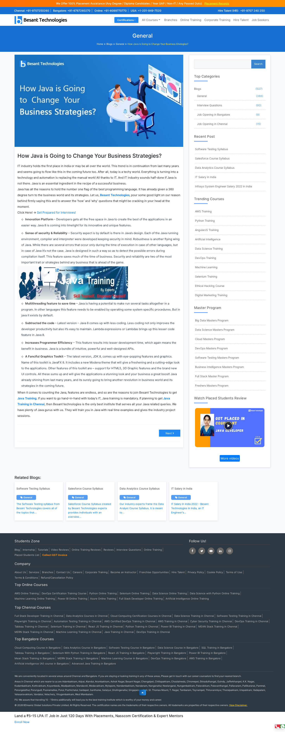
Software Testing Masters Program (217, 357)
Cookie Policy (215, 572)
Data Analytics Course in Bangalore (85, 647)
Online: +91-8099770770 (110, 10)
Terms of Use (234, 572)
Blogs (109, 43)
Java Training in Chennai (119, 631)
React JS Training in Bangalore (126, 652)
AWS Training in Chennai (172, 621)
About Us (20, 572)
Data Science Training (209, 248)
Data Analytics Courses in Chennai (87, 615)
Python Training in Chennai (142, 626)
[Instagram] (229, 551)
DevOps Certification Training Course (64, 593)
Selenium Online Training (134, 593)
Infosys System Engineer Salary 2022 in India (223, 186)
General (120, 43)
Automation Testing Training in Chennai (77, 621)
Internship (29, 549)
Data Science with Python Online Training (215, 593)
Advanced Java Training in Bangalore (94, 663)
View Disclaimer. (238, 705)
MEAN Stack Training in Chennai (217, 626)
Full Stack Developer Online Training (141, 598)
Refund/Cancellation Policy (57, 577)
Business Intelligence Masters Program (219, 367)
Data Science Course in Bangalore (178, 647)
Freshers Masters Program (211, 385)
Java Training (26, 398)
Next (169, 433)
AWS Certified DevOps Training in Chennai (129, 621)
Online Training (190, 20)
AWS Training (203, 211)
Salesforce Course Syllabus (212, 158)
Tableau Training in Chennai (31, 626)
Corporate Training (217, 20)
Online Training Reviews (86, 549)
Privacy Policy (196, 572)
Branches (170, 20)
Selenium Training (206, 276)
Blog (17, 549)
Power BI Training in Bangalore (207, 652)
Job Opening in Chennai (212, 123)
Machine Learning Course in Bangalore (124, 658)
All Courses (150, 20)
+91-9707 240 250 (252, 10)
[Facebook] (192, 551)
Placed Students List (27, 554)
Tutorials (43, 549)
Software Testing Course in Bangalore (132, 647)
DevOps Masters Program (211, 348)
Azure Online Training (103, 598)
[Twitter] (201, 551)
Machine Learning (206, 267)
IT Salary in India (205, 177)
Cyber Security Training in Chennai (211, 621)
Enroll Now (22, 722)
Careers (77, 572)
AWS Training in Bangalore (205, 658)
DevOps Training (205, 258)
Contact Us (63, 572)
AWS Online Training (27, 593)
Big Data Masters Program (211, 320)
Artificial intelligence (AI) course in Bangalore (42, 663)
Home (100, 43)
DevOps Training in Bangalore (168, 658)
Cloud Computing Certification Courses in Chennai (141, 615)
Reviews (109, 549)
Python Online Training (103, 593)
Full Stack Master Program (212, 376)
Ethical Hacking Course (209, 285)
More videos (230, 458)
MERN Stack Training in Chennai (34, 631)
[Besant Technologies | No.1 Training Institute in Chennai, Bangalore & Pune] (42, 20)
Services (34, 572)
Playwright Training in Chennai (33, 621)
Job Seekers (260, 20)
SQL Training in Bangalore (216, 647)
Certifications (125, 20)
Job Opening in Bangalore (213, 114)
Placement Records (216, 3)
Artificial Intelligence (207, 239)
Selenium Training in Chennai (68, 626)
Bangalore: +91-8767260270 (71, 10)
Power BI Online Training (72, 598)
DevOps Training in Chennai (251, 621)
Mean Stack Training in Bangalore (35, 658)
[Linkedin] (220, 551)
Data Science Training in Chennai (194, 615)
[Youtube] (211, 551)
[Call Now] (277, 726)
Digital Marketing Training (211, 295)
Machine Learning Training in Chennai (78, 631)
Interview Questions (209, 105)
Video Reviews (60, 549)
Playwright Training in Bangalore (167, 652)
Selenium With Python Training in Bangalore (79, 652)
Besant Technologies (115, 195)
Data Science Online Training (169, 593)
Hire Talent (241, 20)
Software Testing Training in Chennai (239, 615)
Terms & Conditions (26, 577)
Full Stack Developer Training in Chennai (39, 615)
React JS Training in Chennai (105, 626)
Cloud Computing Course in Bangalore (38, 647)
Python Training (205, 220)
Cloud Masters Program (210, 339)
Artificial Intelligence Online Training (187, 598)
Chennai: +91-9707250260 (31, 10)
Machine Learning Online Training (35, 598)
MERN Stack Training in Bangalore (78, 658)
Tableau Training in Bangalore (32, 652)
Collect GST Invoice (54, 554)
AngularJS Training (207, 230)
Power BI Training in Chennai (178, 626)
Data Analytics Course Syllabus (214, 167)
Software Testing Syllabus (211, 149)
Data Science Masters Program (214, 329)
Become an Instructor (123, 572)
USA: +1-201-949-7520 (146, 10)
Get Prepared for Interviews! (56, 212)
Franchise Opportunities (154, 572)
